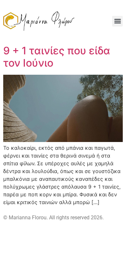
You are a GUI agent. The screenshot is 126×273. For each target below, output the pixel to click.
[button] (117, 21)
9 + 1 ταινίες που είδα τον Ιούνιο (56, 56)
